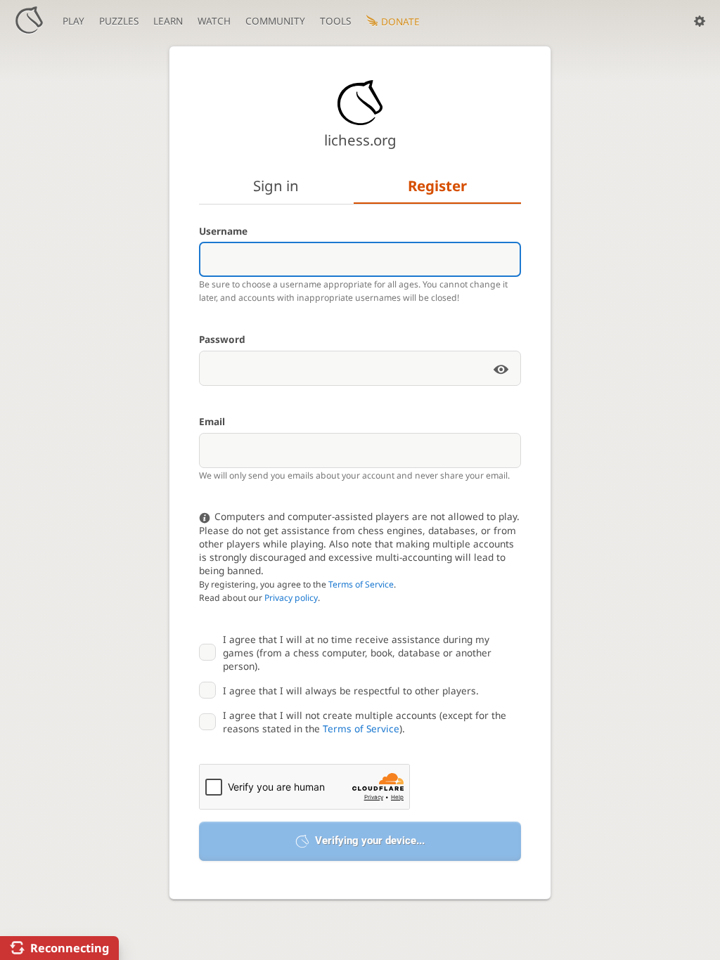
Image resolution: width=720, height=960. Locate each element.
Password (222, 339)
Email (212, 421)
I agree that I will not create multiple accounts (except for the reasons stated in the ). (364, 721)
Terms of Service (361, 584)
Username (223, 231)
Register (437, 185)
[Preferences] (699, 21)
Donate (400, 21)
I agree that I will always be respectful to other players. (351, 690)
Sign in (276, 185)
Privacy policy (291, 598)
